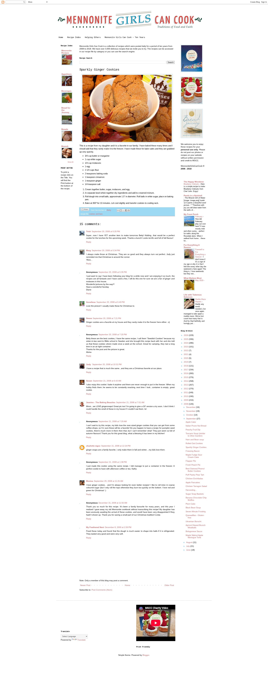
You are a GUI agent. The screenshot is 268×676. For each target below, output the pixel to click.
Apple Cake (191, 422)
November (191, 411)
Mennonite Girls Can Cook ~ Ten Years (125, 37)
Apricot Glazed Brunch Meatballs (195, 526)
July (188, 546)
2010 (186, 396)
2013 (186, 385)
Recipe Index (74, 37)
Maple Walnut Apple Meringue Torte (194, 536)
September (191, 418)
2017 (186, 369)
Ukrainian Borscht (193, 521)
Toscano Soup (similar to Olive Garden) (195, 434)
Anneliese (91, 302)
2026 (186, 335)
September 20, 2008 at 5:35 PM (113, 272)
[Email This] (118, 210)
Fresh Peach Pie (193, 465)
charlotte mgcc (93, 446)
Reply (88, 242)
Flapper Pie (191, 461)
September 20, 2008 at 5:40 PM (110, 302)
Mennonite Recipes (66, 51)
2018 (186, 366)
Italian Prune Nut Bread (196, 426)
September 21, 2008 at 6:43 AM (107, 381)
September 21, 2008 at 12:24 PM (116, 446)
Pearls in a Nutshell (193, 195)
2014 (186, 381)
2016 (186, 373)
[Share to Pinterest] (128, 210)
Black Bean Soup (193, 507)
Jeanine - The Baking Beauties (100, 402)
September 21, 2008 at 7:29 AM (113, 421)
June (188, 550)
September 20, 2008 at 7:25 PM (113, 334)
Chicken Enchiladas (194, 478)
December (191, 407)
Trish (88, 231)
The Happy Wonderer (194, 182)
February (199, 217)
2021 (186, 354)
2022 (186, 350)
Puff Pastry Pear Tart (195, 475)
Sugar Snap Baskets (195, 494)
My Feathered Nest (95, 527)
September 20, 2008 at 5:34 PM (106, 250)
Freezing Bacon (193, 451)
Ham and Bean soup (195, 439)
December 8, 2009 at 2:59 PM (118, 527)
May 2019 (199, 280)
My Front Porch (191, 214)
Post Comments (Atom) (102, 590)
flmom (89, 318)
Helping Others (92, 37)
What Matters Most (193, 278)
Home (61, 37)
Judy (88, 364)
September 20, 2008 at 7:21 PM (107, 318)
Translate (81, 640)
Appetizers (66, 74)
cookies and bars (96, 214)
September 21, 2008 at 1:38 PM (113, 462)
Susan (89, 381)
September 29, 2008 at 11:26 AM (108, 481)
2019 (186, 362)
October (190, 415)
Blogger (146, 655)
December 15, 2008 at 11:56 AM (113, 503)
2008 (186, 404)
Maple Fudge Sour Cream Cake (194, 456)
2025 (186, 339)
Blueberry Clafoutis (192, 184)
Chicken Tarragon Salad (196, 486)
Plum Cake (190, 504)
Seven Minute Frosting (196, 511)
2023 (186, 347)
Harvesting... (191, 490)
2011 (186, 392)
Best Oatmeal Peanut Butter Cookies (195, 469)
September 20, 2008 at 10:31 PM (107, 364)
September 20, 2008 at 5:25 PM (106, 231)
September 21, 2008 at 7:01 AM (130, 402)
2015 (186, 377)
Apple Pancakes (193, 482)
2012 (186, 388)
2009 (186, 400)
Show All (70, 162)
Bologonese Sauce (194, 531)
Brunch (64, 146)
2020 (186, 358)
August (189, 542)
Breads (64, 129)
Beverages (66, 91)
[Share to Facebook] (126, 210)
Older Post (169, 585)
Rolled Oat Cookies (194, 443)
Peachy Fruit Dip (193, 430)
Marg (88, 250)
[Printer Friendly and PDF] (85, 210)
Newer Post (85, 585)
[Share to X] (123, 210)
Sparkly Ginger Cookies (196, 447)
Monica (89, 481)
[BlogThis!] (120, 210)
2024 (186, 343)
